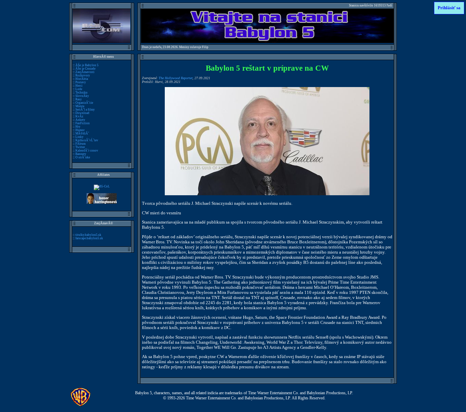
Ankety (80, 120)
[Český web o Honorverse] (102, 202)
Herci (79, 85)
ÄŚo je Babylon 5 (87, 65)
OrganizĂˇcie (84, 102)
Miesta (79, 106)
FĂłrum (80, 143)
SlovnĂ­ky (82, 96)
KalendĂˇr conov (86, 150)
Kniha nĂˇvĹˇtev (86, 140)
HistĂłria (81, 79)
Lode (78, 89)
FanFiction (82, 123)
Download (82, 113)
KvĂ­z (79, 116)
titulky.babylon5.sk (88, 235)
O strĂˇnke (82, 157)
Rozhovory (82, 75)
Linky (79, 137)
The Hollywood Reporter (175, 78)
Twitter (80, 147)
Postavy (80, 82)
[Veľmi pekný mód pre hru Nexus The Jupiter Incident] (102, 186)
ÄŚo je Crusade (85, 68)
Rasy (78, 99)
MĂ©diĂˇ (82, 133)
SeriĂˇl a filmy (85, 109)
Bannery (80, 154)
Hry (78, 126)
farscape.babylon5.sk (89, 238)
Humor (80, 130)
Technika (81, 92)
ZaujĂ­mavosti (84, 72)
